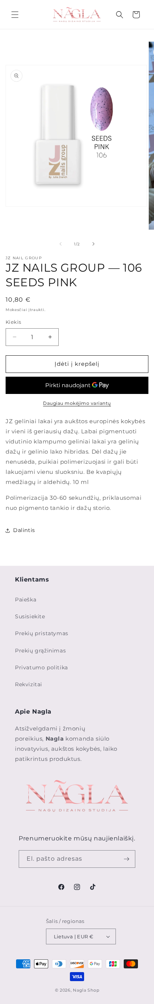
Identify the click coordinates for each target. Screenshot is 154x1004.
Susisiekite (30, 616)
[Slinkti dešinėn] (93, 244)
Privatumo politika (41, 667)
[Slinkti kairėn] (60, 244)
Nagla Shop (86, 990)
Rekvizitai (28, 684)
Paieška (25, 599)
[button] (15, 14)
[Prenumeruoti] (126, 859)
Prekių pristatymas (41, 633)
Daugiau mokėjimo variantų (77, 403)
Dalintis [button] (24, 530)
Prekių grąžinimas (40, 650)
